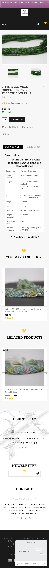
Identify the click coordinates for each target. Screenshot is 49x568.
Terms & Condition (24, 538)
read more (24, 447)
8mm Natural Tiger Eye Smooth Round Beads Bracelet (42, 89)
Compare (28, 127)
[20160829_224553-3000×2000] (35, 73)
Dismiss (24, 5)
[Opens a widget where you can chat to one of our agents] (31, 553)
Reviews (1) (33, 147)
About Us (8, 538)
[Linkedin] (26, 518)
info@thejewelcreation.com (24, 514)
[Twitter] (21, 518)
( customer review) (20, 103)
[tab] (13, 147)
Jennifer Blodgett (27, 432)
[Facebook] (17, 518)
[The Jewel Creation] (24, 12)
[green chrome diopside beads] (13, 73)
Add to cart (17, 120)
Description (12, 147)
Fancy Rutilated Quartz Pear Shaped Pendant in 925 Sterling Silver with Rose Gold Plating (45, 90)
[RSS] (30, 518)
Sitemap (40, 538)
